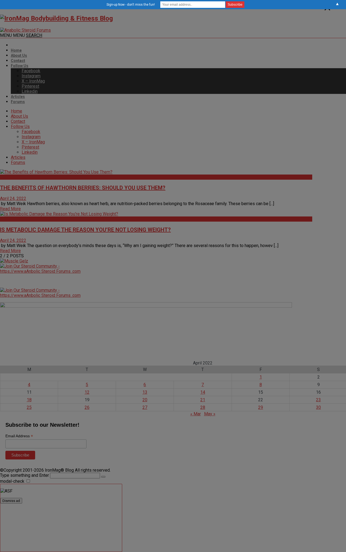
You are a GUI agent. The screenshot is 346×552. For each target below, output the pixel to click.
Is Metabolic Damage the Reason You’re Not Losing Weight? (85, 229)
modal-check (12, 481)
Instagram (31, 75)
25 (29, 407)
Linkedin (30, 91)
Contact (18, 60)
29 (260, 407)
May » (209, 413)
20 (144, 399)
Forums (18, 102)
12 (87, 392)
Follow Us (19, 66)
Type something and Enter (24, 475)
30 (318, 407)
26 (87, 407)
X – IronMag (33, 81)
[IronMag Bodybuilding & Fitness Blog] (56, 18)
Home (16, 50)
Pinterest (30, 86)
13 (144, 392)
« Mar (195, 413)
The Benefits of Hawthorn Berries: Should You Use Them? (82, 188)
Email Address (19, 436)
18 (29, 399)
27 (144, 407)
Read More (10, 208)
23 (318, 399)
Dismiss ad (11, 501)
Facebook (31, 70)
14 (202, 392)
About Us (19, 55)
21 (202, 399)
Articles (18, 96)
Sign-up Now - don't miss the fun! (131, 4)
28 (202, 407)
